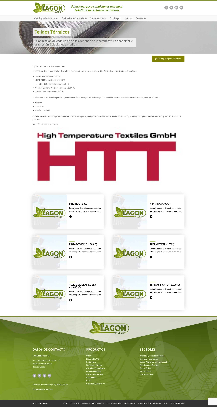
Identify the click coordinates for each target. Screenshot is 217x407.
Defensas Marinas (94, 365)
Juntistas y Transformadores (152, 355)
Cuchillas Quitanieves (95, 368)
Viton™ (89, 355)
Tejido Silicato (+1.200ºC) (165, 284)
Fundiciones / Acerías (149, 365)
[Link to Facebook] (166, 8)
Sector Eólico (145, 368)
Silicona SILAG (92, 359)
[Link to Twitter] (171, 8)
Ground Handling (93, 371)
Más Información (70, 216)
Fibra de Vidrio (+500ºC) (83, 244)
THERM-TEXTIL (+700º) (162, 244)
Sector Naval (145, 371)
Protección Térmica (94, 374)
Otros (88, 380)
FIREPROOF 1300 (78, 203)
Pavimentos (91, 377)
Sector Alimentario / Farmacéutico (155, 362)
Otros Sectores (146, 374)
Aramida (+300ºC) (160, 203)
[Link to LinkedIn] (176, 8)
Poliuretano (91, 362)
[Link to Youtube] (181, 8)
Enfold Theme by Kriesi (40, 403)
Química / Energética (149, 359)
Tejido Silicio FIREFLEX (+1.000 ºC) (82, 286)
